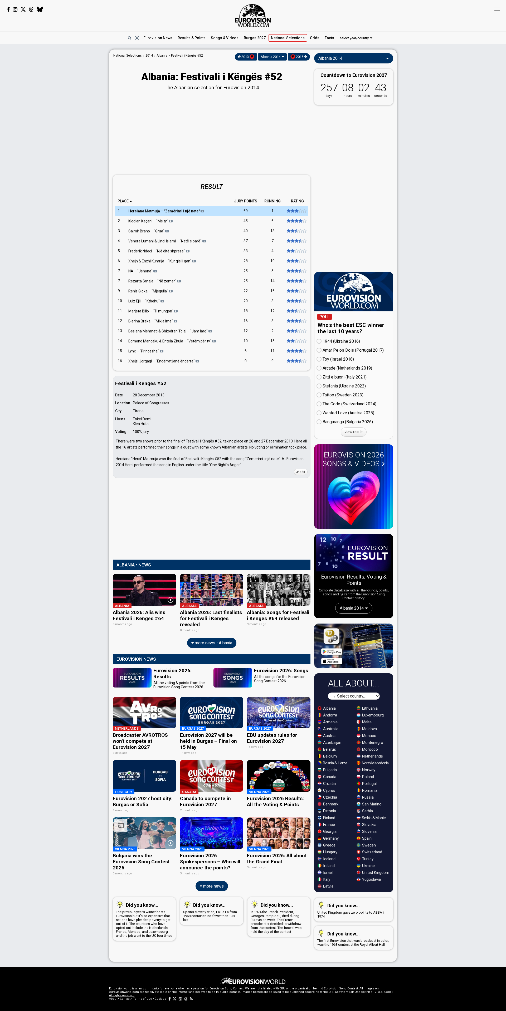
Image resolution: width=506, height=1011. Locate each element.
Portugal (369, 783)
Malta (366, 722)
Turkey (367, 858)
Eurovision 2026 (353, 459)
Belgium (329, 756)
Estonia (329, 811)
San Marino (371, 804)
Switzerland (371, 852)
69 (246, 211)
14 (272, 281)
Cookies (160, 998)
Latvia (327, 886)
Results (192, 38)
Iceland (328, 858)
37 (246, 241)
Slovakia (368, 824)
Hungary (329, 852)
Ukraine (368, 865)
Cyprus (328, 790)
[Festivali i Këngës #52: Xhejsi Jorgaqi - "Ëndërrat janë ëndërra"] (296, 361)
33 (246, 251)
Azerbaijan (331, 742)
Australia (330, 728)
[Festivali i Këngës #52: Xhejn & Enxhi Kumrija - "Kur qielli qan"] (296, 261)
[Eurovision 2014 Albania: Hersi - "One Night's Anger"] (296, 211)
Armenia (330, 722)
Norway (368, 770)
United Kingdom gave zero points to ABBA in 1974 (351, 910)
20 (246, 301)
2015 (299, 57)
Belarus (329, 749)
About (113, 998)
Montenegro (372, 742)
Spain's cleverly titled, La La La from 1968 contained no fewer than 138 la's (210, 912)
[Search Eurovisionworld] (129, 38)
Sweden (368, 845)
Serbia (367, 811)
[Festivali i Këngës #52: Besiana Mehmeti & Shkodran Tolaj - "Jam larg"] (296, 331)
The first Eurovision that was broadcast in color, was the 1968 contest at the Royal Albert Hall (353, 939)
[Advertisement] (67, 128)
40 (246, 231)
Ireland (328, 865)
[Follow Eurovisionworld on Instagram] (15, 9)
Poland (367, 776)
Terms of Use (142, 998)
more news (213, 886)
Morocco (369, 749)
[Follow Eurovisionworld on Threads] (31, 9)
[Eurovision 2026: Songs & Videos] (353, 498)
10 (272, 261)
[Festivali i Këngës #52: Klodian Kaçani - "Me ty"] (296, 221)
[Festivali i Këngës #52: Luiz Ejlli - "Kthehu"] (296, 301)
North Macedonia (375, 763)
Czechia (329, 797)
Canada (329, 776)
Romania (369, 790)
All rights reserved (121, 995)
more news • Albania (213, 642)
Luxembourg (372, 715)
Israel (327, 872)
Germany (330, 838)
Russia (367, 797)
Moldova (369, 728)
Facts (329, 38)
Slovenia (369, 831)
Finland (328, 817)
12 (272, 311)
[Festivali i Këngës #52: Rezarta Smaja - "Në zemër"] (296, 281)
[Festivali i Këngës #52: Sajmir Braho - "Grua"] (296, 231)
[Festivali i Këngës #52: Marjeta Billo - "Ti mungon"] (296, 311)
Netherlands (372, 756)
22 (246, 291)
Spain (366, 838)
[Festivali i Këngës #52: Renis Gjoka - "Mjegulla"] (296, 291)
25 (246, 271)
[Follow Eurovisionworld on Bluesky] (40, 9)
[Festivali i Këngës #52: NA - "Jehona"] (296, 271)
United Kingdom (375, 872)
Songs (225, 38)
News (157, 38)
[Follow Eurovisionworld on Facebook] (8, 9)
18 (246, 311)
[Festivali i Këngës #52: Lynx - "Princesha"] (296, 351)
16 (272, 291)
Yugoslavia (371, 879)
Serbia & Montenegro (376, 817)
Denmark (330, 804)
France (328, 824)
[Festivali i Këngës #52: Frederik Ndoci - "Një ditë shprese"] (296, 251)
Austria (328, 735)
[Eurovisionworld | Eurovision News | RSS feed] (191, 998)
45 (246, 221)
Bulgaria (329, 770)
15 (272, 341)
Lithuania (369, 708)
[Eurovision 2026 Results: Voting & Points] (353, 554)
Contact (125, 998)
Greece (328, 845)
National (288, 38)
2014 (149, 55)
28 (246, 261)
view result (354, 432)
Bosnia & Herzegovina (337, 763)
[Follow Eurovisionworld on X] (23, 9)
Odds (314, 38)
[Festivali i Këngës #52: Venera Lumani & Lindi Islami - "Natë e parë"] (296, 241)
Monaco (368, 735)
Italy (326, 879)
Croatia (329, 783)
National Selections (127, 55)
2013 (245, 57)
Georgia (329, 831)
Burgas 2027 (255, 38)
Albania (329, 708)
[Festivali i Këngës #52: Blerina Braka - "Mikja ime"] (296, 321)
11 (120, 311)
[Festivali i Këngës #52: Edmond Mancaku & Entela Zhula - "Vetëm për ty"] (296, 341)
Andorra (329, 715)
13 (272, 231)
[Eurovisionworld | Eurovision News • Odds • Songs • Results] (253, 16)
